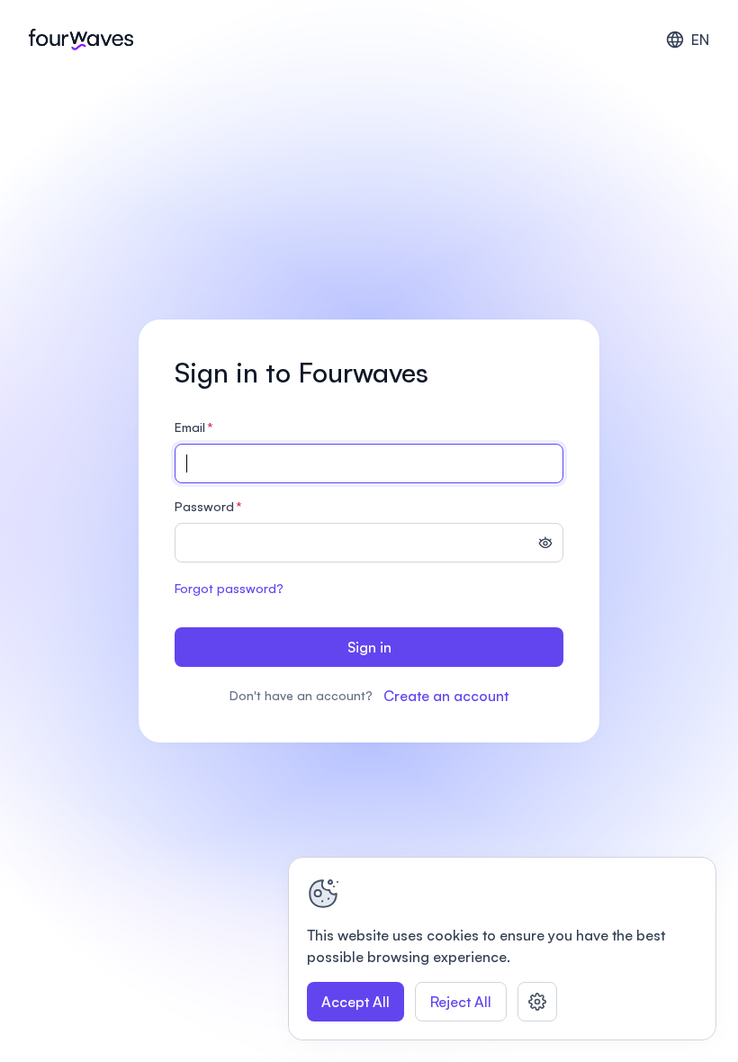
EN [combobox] (700, 40)
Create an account (445, 696)
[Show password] (545, 544)
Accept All (355, 1002)
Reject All (460, 1002)
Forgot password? (229, 588)
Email (194, 427)
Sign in (369, 647)
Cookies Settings (537, 1002)
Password (208, 506)
